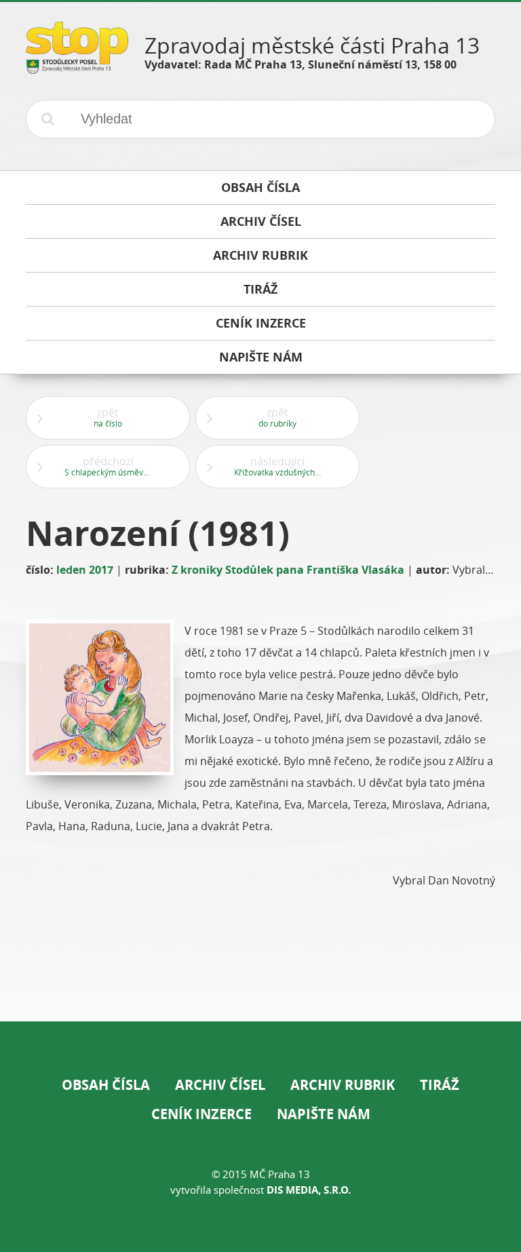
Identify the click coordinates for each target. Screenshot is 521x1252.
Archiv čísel (220, 1085)
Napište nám (323, 1114)
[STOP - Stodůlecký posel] (77, 69)
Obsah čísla (106, 1085)
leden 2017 (84, 569)
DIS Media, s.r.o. (309, 1190)
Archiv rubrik (342, 1085)
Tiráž (439, 1085)
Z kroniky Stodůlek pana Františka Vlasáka (288, 569)
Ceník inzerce (201, 1114)
